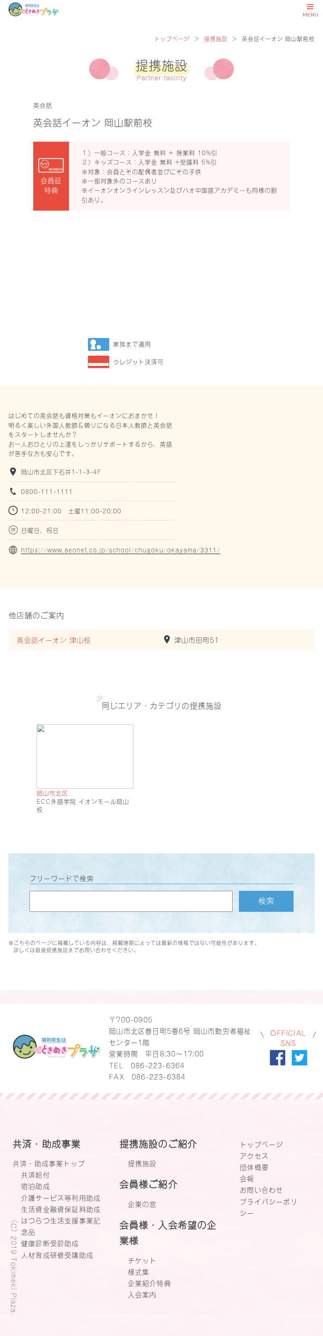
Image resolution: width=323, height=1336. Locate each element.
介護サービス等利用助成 (61, 1197)
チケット (142, 1260)
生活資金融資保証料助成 (61, 1208)
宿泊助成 (35, 1185)
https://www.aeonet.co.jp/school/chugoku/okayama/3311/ (120, 550)
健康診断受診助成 (50, 1242)
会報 (247, 1178)
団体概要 (254, 1166)
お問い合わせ (261, 1189)
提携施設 (216, 38)
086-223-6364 (158, 1064)
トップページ (172, 38)
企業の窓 (142, 1203)
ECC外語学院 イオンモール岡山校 (83, 805)
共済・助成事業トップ (49, 1162)
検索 (266, 900)
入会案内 (142, 1294)
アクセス (254, 1155)
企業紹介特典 (149, 1282)
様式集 (139, 1271)
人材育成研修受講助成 (57, 1254)
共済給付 (35, 1174)
